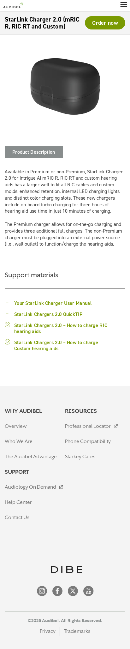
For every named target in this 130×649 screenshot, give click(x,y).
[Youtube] (88, 592)
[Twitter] (73, 592)
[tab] (34, 152)
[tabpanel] (65, 211)
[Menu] (123, 4)
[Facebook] (57, 592)
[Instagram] (42, 592)
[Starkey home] (12, 5)
